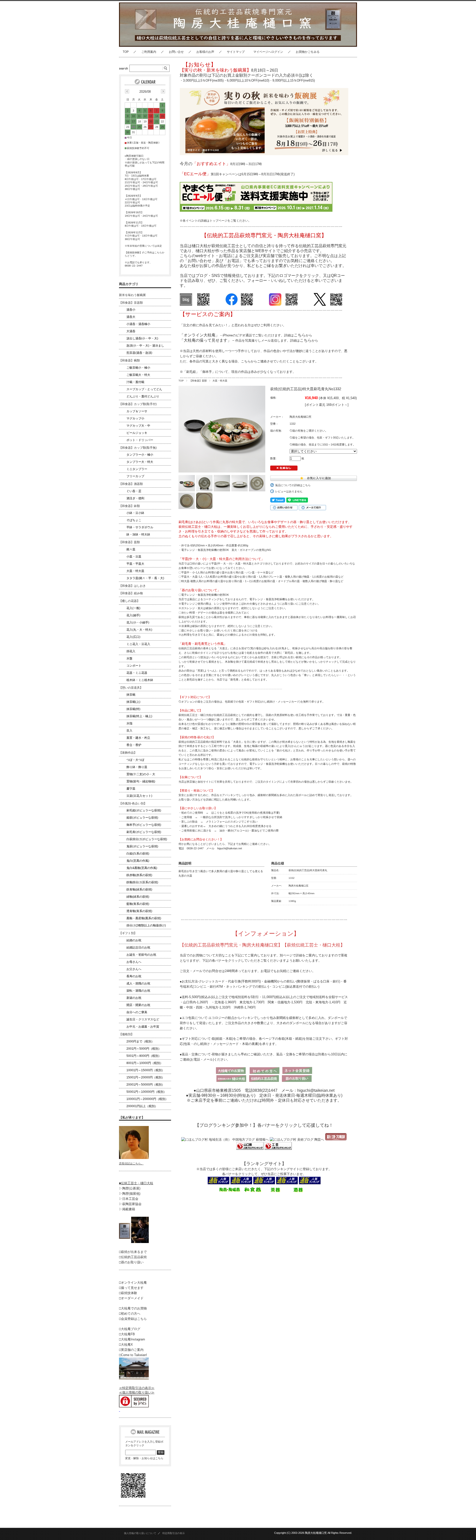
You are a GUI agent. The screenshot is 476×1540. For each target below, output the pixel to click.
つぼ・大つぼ (135, 760)
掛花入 (130, 651)
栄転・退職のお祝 (138, 990)
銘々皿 (130, 549)
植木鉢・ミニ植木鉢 (139, 680)
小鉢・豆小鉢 (135, 513)
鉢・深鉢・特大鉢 (138, 534)
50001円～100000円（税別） (146, 1092)
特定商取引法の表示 (173, 1533)
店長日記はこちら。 (131, 1163)
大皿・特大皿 (219, 380)
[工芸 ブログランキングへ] (278, 1149)
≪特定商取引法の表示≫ (136, 1388)
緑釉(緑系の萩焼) (137, 896)
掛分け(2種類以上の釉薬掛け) (146, 925)
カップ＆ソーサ (136, 411)
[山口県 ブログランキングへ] (250, 1149)
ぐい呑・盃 (133, 491)
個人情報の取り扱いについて (140, 1533)
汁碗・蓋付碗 (135, 382)
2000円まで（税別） (140, 1041)
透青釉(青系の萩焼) (139, 911)
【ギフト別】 (128, 933)
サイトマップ (236, 52)
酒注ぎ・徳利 (135, 498)
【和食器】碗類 (129, 360)
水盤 (129, 658)
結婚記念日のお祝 (138, 947)
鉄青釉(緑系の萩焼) (139, 889)
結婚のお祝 (133, 940)
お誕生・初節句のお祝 (141, 954)
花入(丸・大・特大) (139, 629)
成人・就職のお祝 (138, 983)
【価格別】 (126, 1034)
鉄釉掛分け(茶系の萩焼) (142, 882)
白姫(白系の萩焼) (137, 853)
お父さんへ (133, 969)
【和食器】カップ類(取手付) (138, 404)
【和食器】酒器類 (131, 484)
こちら (300, 335)
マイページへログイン (268, 52)
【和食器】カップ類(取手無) (138, 447)
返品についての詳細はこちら (293, 485)
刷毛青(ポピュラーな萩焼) (143, 832)
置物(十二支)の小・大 (140, 774)
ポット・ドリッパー (139, 440)
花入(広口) (133, 637)
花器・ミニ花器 (136, 673)
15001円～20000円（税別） (145, 1077)
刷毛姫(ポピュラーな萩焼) (143, 810)
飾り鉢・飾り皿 (136, 767)
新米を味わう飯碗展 (132, 295)
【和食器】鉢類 (129, 506)
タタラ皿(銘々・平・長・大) (145, 578)
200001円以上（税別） (142, 1106)
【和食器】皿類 (198, 380)
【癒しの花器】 (129, 601)
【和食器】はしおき (132, 586)
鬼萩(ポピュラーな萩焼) (142, 846)
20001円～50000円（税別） (145, 1084)
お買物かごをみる (308, 52)
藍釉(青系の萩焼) (137, 904)
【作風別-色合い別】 (133, 803)
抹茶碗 (130, 694)
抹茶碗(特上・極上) (139, 716)
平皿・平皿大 (135, 563)
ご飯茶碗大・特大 (138, 375)
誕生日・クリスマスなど (142, 1019)
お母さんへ (133, 962)
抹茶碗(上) (133, 702)
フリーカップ (135, 476)
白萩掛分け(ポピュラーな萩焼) (146, 839)
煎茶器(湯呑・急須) (139, 353)
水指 (129, 723)
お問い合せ (176, 52)
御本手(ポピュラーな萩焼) (143, 825)
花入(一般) (133, 608)
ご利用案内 (148, 52)
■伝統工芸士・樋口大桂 (136, 1183)
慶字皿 (130, 788)
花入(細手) (133, 615)
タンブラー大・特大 (139, 462)
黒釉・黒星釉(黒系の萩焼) (143, 918)
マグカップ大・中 (138, 425)
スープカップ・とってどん (144, 389)
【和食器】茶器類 (131, 302)
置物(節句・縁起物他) (140, 781)
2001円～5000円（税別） (143, 1048)
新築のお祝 (133, 998)
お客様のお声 (205, 52)
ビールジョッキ (136, 433)
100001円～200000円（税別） (147, 1099)
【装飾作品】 (128, 752)
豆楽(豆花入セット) (139, 796)
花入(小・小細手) (137, 622)
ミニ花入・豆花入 (138, 644)
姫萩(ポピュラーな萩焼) (142, 817)
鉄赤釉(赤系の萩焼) (139, 875)
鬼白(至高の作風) (137, 860)
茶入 (129, 730)
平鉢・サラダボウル (139, 527)
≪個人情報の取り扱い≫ (136, 1392)
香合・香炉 (133, 745)
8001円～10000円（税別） (144, 1063)
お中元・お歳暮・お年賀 (142, 1026)
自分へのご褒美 (136, 1012)
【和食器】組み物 (131, 593)
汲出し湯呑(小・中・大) (142, 338)
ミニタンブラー (136, 469)
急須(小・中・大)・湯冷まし (145, 345)
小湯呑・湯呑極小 (138, 324)
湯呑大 (130, 317)
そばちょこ (133, 520)
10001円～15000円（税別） (145, 1070)
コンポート (133, 665)
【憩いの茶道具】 (131, 687)
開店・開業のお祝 (138, 1005)
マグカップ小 (135, 418)
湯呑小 (130, 309)
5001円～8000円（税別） (143, 1056)
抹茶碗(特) (133, 709)
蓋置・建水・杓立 (138, 738)
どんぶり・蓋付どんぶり (142, 396)
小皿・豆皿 (133, 556)
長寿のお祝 (133, 976)
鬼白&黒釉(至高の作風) (141, 868)
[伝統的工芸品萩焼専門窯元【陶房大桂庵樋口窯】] (159, 43)
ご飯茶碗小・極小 (138, 367)
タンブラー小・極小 (139, 454)
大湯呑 (130, 331)
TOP (126, 52)
